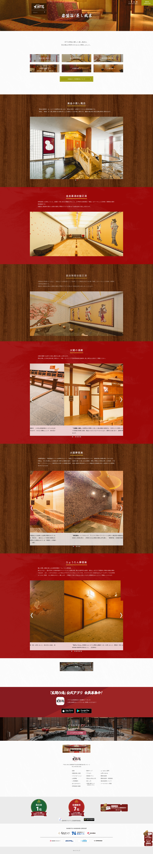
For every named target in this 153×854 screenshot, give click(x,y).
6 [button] (80, 436)
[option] (76, 148)
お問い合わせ (104, 773)
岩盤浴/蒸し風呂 (76, 773)
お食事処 (74, 778)
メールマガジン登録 (106, 783)
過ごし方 (88, 781)
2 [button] (74, 436)
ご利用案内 (75, 781)
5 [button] (78, 436)
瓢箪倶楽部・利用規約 (107, 778)
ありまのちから (76, 783)
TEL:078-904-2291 (76, 766)
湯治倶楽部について (106, 781)
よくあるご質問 (105, 770)
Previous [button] (31, 148)
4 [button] (77, 436)
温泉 (73, 770)
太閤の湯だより (90, 784)
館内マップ (89, 770)
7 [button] (81, 651)
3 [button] (75, 436)
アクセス (88, 773)
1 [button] (72, 436)
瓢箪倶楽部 (104, 776)
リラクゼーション (77, 776)
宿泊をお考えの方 (147, 2)
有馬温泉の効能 (76, 786)
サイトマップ (76, 850)
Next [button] (121, 148)
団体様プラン (90, 776)
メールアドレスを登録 (76, 733)
